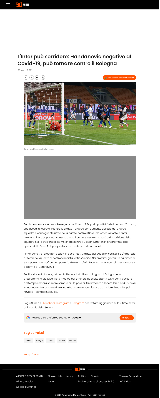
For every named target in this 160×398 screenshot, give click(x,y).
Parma (62, 340)
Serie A (28, 340)
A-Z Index (125, 381)
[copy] (43, 77)
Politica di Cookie (88, 376)
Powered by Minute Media (74, 395)
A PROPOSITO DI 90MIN (29, 376)
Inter (51, 340)
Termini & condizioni (131, 376)
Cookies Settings (26, 387)
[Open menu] (8, 5)
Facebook (49, 303)
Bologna (39, 340)
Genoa (72, 340)
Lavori (51, 381)
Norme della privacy (60, 376)
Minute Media (24, 381)
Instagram (62, 303)
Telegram (78, 303)
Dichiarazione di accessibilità (96, 381)
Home (27, 354)
